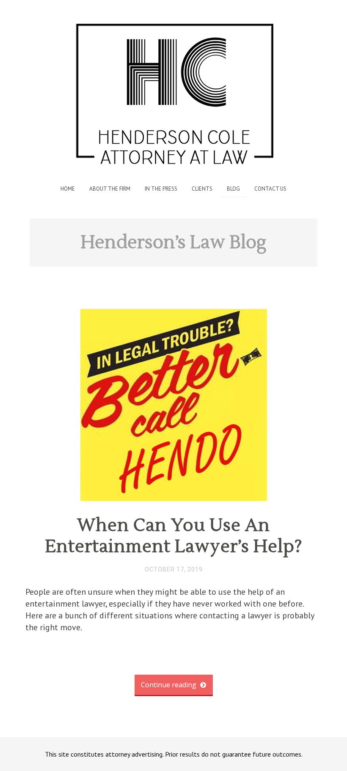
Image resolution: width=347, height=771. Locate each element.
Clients (202, 188)
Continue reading (169, 684)
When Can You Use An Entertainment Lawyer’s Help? (174, 536)
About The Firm (109, 188)
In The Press (161, 188)
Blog (233, 188)
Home (68, 188)
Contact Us (270, 188)
